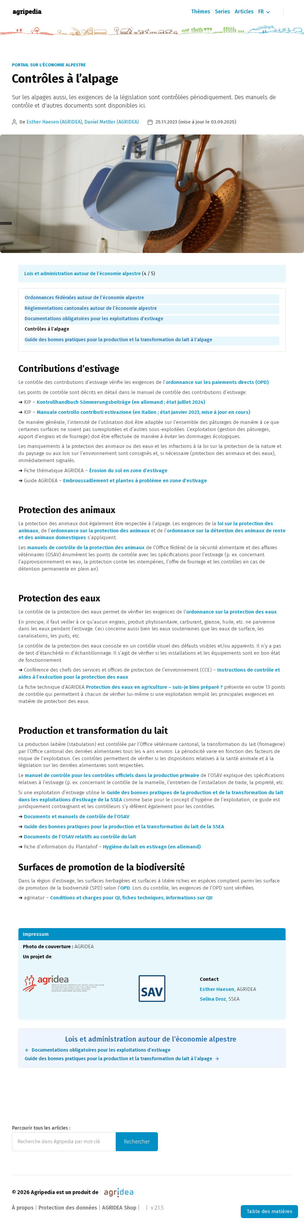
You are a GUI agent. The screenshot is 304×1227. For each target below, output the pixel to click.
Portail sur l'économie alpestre (49, 65)
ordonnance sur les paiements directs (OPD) (217, 382)
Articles (244, 12)
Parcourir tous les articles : (41, 1128)
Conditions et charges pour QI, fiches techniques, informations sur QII (131, 898)
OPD (125, 888)
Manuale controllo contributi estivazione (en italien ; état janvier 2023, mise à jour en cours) (143, 412)
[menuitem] (261, 12)
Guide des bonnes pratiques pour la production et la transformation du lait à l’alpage (118, 339)
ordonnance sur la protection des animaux (100, 531)
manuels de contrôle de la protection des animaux (86, 547)
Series (222, 12)
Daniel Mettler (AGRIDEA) (111, 122)
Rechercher (137, 1141)
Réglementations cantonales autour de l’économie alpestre (91, 308)
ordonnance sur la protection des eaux (231, 612)
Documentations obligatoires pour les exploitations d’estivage (94, 318)
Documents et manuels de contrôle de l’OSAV (76, 816)
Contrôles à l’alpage (47, 329)
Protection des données (68, 1207)
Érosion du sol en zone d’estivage (128, 470)
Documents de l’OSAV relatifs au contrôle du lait (80, 837)
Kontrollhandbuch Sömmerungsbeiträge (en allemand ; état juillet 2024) (121, 402)
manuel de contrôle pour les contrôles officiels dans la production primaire (112, 775)
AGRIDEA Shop (119, 1207)
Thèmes (200, 12)
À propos (23, 1207)
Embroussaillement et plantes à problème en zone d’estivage (135, 481)
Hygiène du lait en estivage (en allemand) (152, 847)
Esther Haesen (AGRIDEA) (54, 122)
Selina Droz (213, 999)
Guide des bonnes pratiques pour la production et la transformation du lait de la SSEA (124, 827)
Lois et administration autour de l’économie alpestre (82, 273)
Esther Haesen (217, 989)
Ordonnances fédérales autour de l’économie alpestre (84, 297)
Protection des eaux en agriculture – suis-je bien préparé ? (154, 687)
